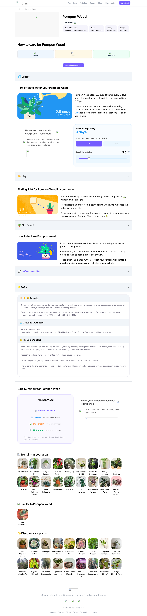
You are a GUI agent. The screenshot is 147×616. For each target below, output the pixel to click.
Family (109, 28)
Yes (116, 144)
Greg (77, 113)
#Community (31, 271)
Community (110, 3)
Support (52, 612)
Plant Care (72, 3)
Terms (75, 612)
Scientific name (71, 28)
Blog (100, 3)
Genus (93, 28)
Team (92, 3)
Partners (61, 612)
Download (125, 3)
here (114, 332)
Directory (94, 612)
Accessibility (84, 612)
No (89, 144)
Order (122, 28)
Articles (83, 3)
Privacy (68, 612)
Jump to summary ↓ (73, 65)
